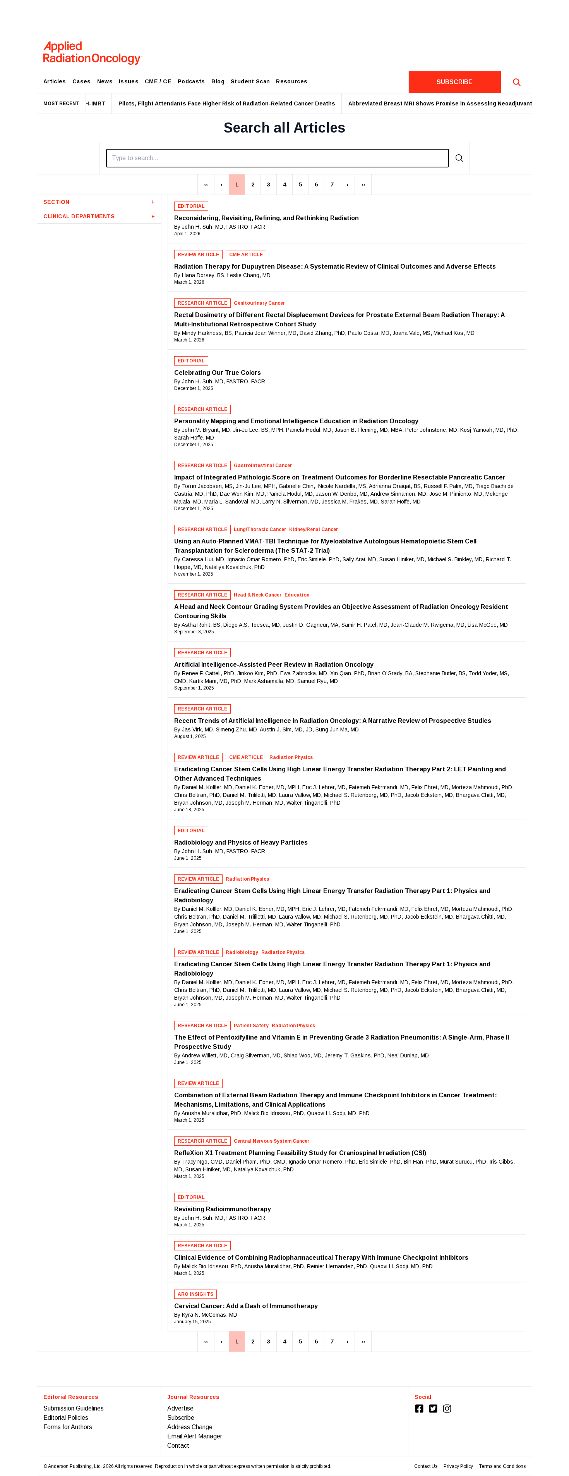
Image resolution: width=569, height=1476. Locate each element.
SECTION (99, 202)
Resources (291, 81)
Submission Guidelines (73, 1408)
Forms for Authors (67, 1427)
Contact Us (425, 1466)
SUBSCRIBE (455, 82)
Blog (218, 81)
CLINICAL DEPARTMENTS (99, 216)
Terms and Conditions (502, 1466)
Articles (54, 81)
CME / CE (158, 81)
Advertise (180, 1408)
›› (363, 184)
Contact (178, 1445)
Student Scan (250, 81)
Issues (129, 81)
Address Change (190, 1427)
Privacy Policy (458, 1466)
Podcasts (191, 81)
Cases (81, 81)
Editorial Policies (65, 1417)
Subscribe (180, 1417)
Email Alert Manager (194, 1436)
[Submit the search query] (459, 158)
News (105, 81)
